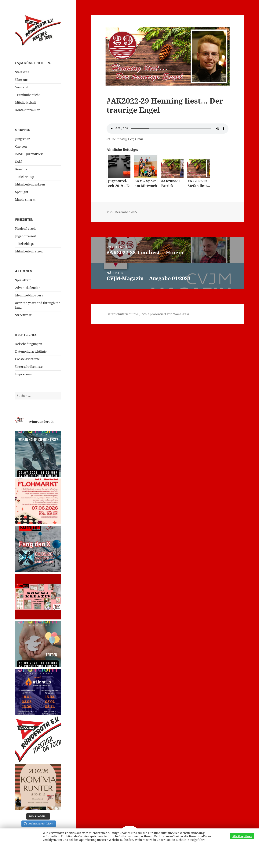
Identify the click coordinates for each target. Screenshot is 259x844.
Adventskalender (27, 288)
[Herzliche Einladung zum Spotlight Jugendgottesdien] (38, 454)
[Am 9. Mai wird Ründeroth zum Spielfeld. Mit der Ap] (38, 549)
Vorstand (21, 87)
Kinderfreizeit (25, 228)
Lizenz (139, 139)
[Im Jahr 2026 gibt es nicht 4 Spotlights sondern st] (38, 692)
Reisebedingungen (28, 344)
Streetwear (23, 315)
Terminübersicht (27, 95)
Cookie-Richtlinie (27, 359)
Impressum (23, 374)
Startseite (22, 72)
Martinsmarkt (25, 199)
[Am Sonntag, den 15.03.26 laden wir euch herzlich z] (38, 644)
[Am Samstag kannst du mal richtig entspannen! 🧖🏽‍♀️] (38, 787)
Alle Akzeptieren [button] (242, 836)
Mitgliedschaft (25, 102)
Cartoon (21, 146)
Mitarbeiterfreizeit (29, 251)
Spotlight (21, 192)
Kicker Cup (26, 177)
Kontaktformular (27, 110)
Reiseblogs (26, 244)
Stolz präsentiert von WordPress (165, 314)
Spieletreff (23, 280)
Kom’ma (21, 169)
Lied (130, 139)
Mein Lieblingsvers (29, 295)
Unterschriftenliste (29, 367)
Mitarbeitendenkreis (30, 184)
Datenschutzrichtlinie (31, 351)
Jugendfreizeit (25, 236)
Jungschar (22, 139)
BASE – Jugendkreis (29, 154)
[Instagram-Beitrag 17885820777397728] (38, 501)
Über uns (21, 80)
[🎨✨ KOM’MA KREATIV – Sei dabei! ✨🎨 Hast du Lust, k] (38, 596)
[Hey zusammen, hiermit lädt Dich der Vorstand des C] (38, 739)
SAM (18, 162)
